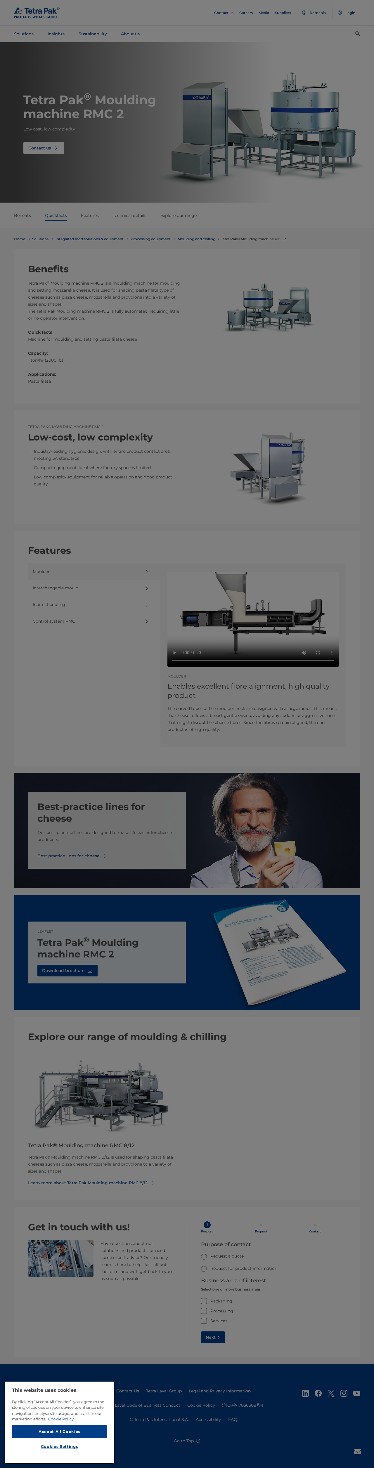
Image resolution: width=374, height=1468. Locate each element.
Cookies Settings (59, 1446)
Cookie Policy (61, 1419)
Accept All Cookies (59, 1431)
